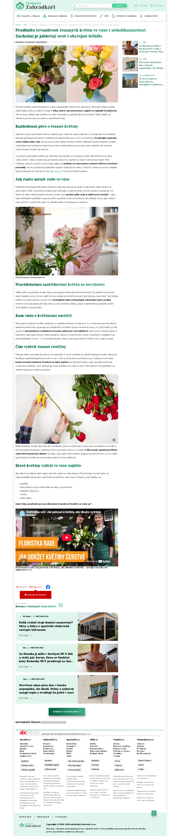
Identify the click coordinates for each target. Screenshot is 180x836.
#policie (25, 761)
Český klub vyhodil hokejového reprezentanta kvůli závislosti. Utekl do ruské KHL (76, 781)
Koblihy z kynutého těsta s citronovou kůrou (145, 784)
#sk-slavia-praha (76, 761)
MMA (69, 753)
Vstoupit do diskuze (36, 595)
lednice (58, 171)
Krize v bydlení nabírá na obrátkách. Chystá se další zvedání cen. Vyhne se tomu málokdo (100, 781)
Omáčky (140, 746)
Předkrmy (141, 749)
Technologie (49, 753)
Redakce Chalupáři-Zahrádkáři (31, 42)
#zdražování (50, 769)
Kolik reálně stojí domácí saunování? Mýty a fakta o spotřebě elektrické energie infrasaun (46, 626)
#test (117, 761)
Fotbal (70, 749)
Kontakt (25, 817)
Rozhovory (48, 749)
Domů (18, 25)
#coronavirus (74, 770)
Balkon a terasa (31, 16)
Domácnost (46, 722)
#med (140, 765)
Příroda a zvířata (121, 751)
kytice (63, 722)
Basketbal (71, 744)
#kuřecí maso (144, 760)
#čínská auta (27, 765)
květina (55, 722)
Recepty (141, 751)
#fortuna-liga (74, 765)
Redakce (44, 817)
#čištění (95, 769)
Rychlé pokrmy (144, 753)
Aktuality (24, 744)
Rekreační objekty (98, 751)
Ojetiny (23, 749)
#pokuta (95, 760)
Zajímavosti (151, 16)
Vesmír (116, 756)
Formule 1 (71, 746)
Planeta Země (119, 749)
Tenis (69, 756)
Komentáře (48, 746)
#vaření (94, 765)
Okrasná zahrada (57, 16)
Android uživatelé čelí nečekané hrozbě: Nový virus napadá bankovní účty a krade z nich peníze (123, 781)
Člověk (116, 744)
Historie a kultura (122, 746)
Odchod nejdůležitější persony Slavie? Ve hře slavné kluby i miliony (77, 792)
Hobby (93, 744)
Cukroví (140, 744)
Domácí (46, 744)
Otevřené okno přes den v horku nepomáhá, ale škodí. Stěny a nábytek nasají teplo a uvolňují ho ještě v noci (46, 689)
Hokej (69, 751)
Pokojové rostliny (86, 16)
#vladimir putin (52, 765)
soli (106, 453)
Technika (117, 753)
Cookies (61, 817)
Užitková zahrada (127, 16)
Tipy (106, 16)
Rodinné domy (96, 753)
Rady (22, 751)
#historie (119, 770)
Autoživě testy (27, 746)
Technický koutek (28, 753)
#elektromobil (28, 770)
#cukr (141, 769)
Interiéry (94, 746)
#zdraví (118, 765)
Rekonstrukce (97, 749)
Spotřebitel (48, 751)
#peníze (48, 760)
